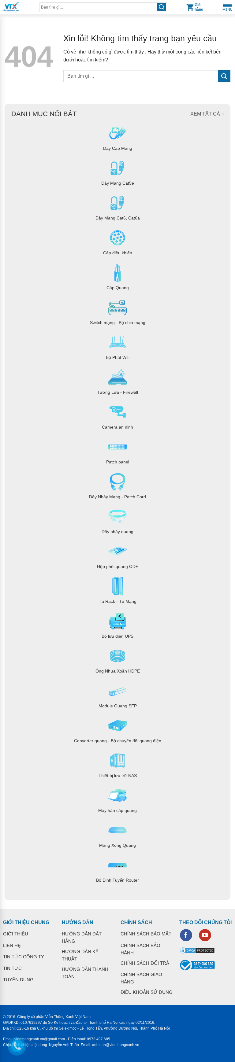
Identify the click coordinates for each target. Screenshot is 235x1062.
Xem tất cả (205, 113)
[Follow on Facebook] (186, 935)
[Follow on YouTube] (205, 935)
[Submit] (224, 76)
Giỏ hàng (199, 7)
